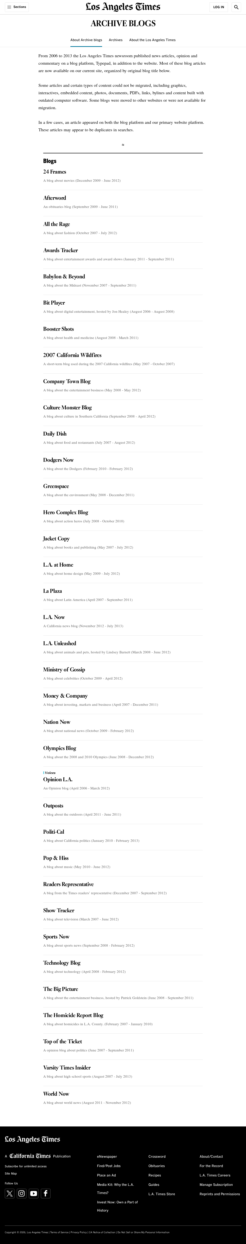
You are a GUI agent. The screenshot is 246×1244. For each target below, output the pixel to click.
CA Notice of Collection (102, 1232)
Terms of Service (59, 1232)
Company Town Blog (66, 382)
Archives (116, 40)
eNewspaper (107, 1156)
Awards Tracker (60, 251)
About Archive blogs (86, 40)
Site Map (11, 1173)
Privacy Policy (79, 1232)
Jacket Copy (56, 539)
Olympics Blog (59, 748)
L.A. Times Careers (215, 1175)
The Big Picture (60, 989)
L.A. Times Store (161, 1194)
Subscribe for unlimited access (26, 1166)
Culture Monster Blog (67, 408)
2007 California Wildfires (72, 355)
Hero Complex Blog (65, 513)
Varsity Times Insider (67, 1068)
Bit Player (54, 303)
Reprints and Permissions (220, 1194)
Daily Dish (55, 434)
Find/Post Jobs (109, 1166)
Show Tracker (58, 911)
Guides (153, 1185)
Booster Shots (58, 329)
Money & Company (65, 696)
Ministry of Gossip (64, 670)
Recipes (154, 1175)
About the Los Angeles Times (152, 40)
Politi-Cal (53, 832)
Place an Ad (106, 1175)
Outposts (53, 806)
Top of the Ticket (62, 1042)
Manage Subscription (216, 1185)
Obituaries (156, 1166)
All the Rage (56, 224)
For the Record (211, 1166)
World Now (56, 1094)
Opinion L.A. (58, 780)
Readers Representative (68, 885)
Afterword (54, 198)
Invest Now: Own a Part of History (117, 1206)
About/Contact (211, 1156)
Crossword (157, 1156)
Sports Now (56, 937)
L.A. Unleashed (59, 644)
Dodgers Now (58, 460)
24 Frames (54, 172)
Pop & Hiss (55, 858)
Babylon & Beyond (64, 277)
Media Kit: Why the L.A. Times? (115, 1189)
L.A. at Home (58, 565)
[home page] (123, 7)
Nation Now (56, 722)
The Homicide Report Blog (73, 1016)
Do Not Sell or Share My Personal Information (143, 1232)
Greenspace (56, 486)
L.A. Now (54, 617)
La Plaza (52, 591)
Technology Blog (61, 963)
